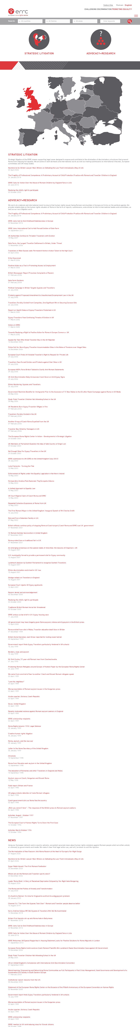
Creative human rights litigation (20, 734)
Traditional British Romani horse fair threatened (26, 607)
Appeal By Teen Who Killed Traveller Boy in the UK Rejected (31, 340)
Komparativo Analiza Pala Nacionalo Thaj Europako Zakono (31, 481)
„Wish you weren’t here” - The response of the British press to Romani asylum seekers (42, 808)
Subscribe (108, 5)
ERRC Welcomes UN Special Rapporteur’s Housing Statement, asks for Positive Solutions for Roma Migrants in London (54, 941)
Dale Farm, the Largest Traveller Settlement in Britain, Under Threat (35, 243)
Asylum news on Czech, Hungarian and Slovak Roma (28, 778)
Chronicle (12, 756)
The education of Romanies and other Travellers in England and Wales (35, 771)
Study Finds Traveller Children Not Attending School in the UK (32, 399)
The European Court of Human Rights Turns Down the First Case (33, 823)
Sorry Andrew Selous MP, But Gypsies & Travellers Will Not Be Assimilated (37, 911)
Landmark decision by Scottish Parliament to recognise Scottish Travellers (37, 563)
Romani (119, 5)
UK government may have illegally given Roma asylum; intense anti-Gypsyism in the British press (46, 622)
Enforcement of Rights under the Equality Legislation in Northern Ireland (36, 474)
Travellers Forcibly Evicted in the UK (22, 414)
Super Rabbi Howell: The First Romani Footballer (27, 866)
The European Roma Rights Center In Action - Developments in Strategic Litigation (40, 436)
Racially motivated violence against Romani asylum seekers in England (35, 711)
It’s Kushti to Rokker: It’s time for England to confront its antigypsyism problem (39, 896)
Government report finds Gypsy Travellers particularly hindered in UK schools (38, 644)
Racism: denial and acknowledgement (22, 592)
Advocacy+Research (22, 200)
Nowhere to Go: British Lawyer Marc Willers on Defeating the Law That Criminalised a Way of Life (45, 168)
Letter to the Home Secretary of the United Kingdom (28, 748)
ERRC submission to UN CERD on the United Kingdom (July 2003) (33, 459)
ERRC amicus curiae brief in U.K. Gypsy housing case (28, 615)
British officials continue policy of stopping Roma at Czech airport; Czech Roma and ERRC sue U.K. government (50, 526)
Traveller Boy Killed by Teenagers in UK (23, 429)
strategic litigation (39, 53)
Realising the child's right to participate (23, 190)
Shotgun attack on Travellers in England (23, 578)
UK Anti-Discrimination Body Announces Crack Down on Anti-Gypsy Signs (36, 377)
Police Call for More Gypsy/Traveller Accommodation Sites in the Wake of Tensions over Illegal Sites (47, 347)
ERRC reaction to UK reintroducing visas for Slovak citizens (31, 1024)
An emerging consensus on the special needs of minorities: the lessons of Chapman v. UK (42, 548)
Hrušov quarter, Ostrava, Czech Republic (24, 696)
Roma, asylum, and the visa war (20, 741)
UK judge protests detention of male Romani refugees (28, 793)
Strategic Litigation (23, 155)
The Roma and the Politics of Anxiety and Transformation (30, 889)
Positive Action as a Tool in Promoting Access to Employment (32, 266)
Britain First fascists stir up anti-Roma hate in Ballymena (30, 918)
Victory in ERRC (14, 325)
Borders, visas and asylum (18, 652)
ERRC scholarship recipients (19, 719)
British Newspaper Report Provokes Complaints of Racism (31, 273)
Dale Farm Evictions (16, 280)
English (128, 5)
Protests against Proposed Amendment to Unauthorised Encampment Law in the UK (41, 295)
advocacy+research (101, 53)
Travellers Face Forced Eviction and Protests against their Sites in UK (35, 362)
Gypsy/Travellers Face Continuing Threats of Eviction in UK (31, 318)
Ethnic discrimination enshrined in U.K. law (24, 570)
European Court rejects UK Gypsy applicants (25, 585)
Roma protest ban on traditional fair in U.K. (24, 540)
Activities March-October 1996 (20, 830)
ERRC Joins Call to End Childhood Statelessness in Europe (30, 221)
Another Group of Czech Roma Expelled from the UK (28, 422)
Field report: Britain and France (20, 786)
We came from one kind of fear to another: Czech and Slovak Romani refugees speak (41, 674)
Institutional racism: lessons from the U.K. (24, 980)
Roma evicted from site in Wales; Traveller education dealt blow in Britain (36, 630)
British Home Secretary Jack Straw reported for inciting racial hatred (34, 637)
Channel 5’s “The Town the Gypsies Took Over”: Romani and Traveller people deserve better (44, 904)
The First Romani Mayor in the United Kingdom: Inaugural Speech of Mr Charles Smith (41, 511)
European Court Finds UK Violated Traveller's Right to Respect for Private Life (38, 355)
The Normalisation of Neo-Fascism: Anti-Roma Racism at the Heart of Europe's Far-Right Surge (44, 852)
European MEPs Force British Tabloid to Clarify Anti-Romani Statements (36, 370)
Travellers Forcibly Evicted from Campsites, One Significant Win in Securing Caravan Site (42, 303)
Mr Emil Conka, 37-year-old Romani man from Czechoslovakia (32, 659)
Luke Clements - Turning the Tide (21, 466)
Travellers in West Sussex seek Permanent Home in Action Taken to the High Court (40, 251)
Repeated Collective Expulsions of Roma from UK (27, 503)
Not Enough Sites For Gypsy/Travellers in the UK (27, 451)
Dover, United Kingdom (17, 704)
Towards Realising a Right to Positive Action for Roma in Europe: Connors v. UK (38, 332)
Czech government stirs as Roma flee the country (27, 800)
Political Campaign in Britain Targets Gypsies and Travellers (31, 288)
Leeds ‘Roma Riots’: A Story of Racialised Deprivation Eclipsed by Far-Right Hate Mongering (43, 881)
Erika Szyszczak (14, 258)
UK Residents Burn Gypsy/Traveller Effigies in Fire (28, 407)
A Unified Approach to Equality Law (21, 488)
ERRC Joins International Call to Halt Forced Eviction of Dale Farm (33, 228)
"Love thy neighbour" (16, 682)
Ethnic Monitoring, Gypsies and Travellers (24, 384)
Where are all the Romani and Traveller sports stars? (29, 874)
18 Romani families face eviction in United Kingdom (27, 533)
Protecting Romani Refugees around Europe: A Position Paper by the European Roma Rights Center (46, 667)
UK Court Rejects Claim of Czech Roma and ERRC (27, 496)
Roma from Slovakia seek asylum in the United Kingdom (30, 763)
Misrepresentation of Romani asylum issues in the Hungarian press (34, 689)
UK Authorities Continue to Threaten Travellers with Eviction (31, 236)
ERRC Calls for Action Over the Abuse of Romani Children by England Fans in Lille (40, 183)
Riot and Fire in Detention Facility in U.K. (23, 518)
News (12, 840)
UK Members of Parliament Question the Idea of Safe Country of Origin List (37, 444)
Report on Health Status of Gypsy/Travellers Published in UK (32, 310)
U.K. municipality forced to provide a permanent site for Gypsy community (36, 555)
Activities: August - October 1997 (20, 815)
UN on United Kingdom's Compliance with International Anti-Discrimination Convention (41, 963)
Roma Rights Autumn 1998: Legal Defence (24, 726)
